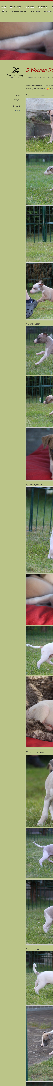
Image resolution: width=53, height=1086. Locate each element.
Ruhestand (42, 7)
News (3, 7)
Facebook (17, 110)
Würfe (4, 11)
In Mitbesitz (35, 11)
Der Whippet (15, 7)
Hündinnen (29, 7)
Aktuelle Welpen (18, 11)
